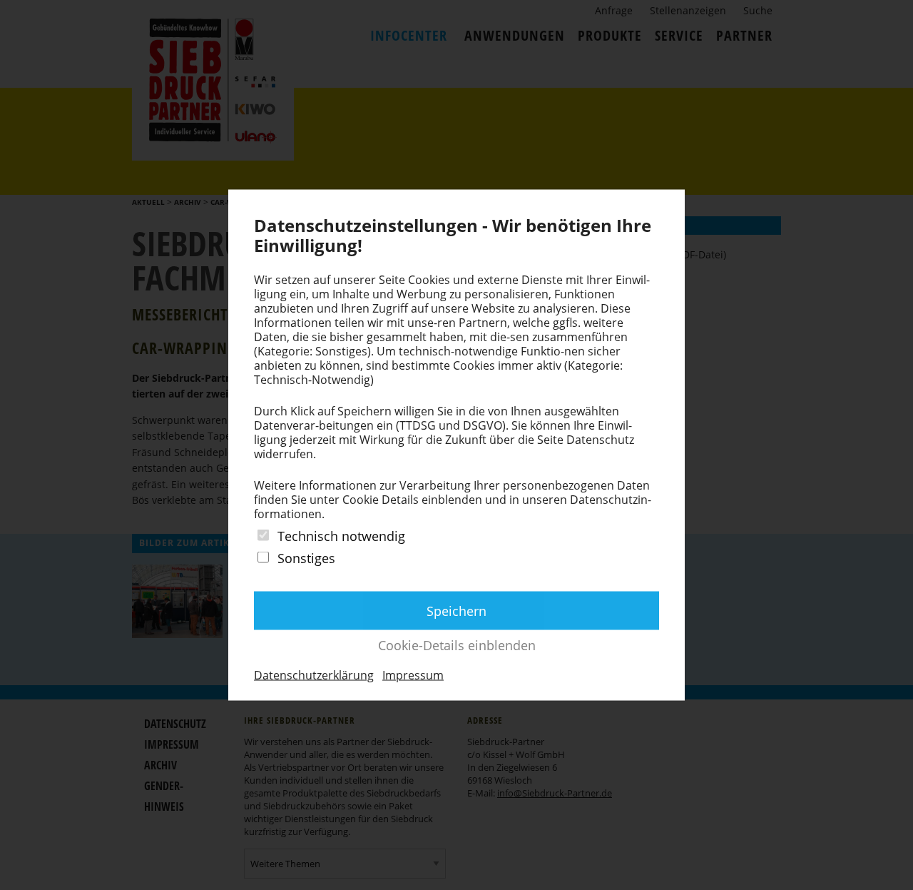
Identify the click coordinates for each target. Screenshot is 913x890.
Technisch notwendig (341, 535)
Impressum (413, 675)
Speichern (456, 611)
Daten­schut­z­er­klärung (314, 675)
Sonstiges (306, 558)
